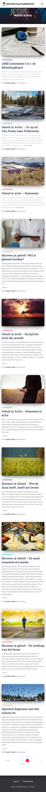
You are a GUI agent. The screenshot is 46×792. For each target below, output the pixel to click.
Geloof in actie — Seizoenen (20, 193)
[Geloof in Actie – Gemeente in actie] (23, 389)
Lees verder (28, 145)
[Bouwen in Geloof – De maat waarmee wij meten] (23, 536)
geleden (21, 83)
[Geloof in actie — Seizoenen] (23, 171)
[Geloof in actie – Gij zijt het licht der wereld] (23, 312)
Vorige (8, 760)
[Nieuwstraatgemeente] (19, 4)
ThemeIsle (31, 787)
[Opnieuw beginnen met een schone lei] (23, 692)
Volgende (22, 764)
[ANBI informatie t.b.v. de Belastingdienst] (23, 41)
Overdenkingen (7, 60)
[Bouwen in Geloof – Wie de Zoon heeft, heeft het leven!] (23, 461)
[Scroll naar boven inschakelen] (41, 787)
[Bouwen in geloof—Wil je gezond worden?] (23, 233)
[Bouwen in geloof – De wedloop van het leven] (23, 623)
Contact (16, 781)
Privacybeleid (28, 781)
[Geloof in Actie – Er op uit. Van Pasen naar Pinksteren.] (23, 105)
